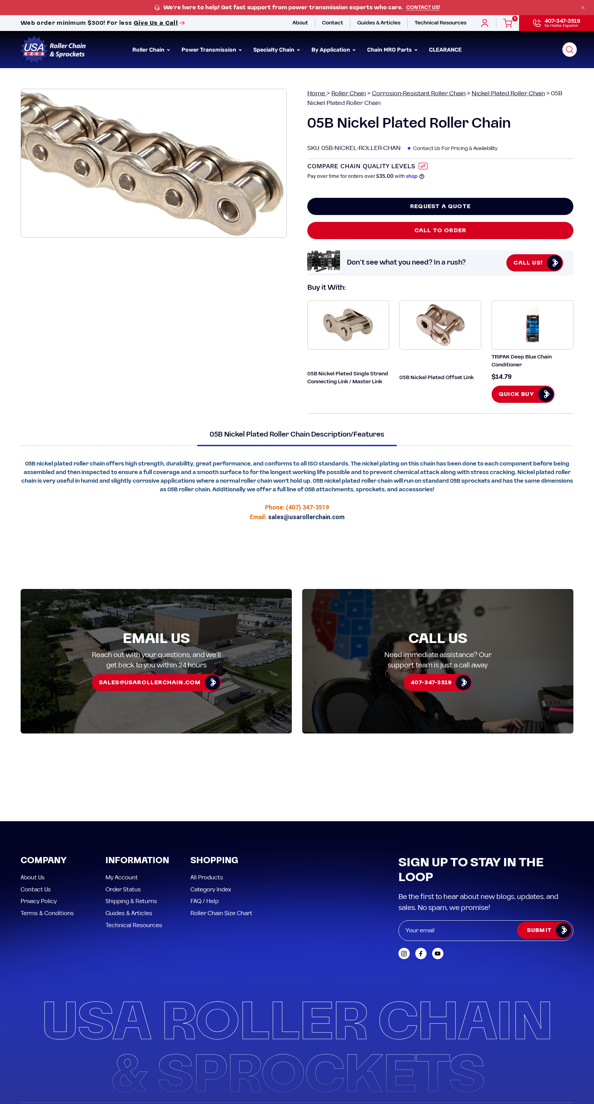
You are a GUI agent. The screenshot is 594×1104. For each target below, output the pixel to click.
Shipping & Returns (131, 901)
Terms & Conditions (47, 913)
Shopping (214, 861)
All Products (206, 877)
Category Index (210, 889)
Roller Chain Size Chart (221, 913)
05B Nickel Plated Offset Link (436, 377)
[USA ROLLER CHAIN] (53, 49)
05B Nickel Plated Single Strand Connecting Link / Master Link (347, 377)
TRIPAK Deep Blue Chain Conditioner (522, 360)
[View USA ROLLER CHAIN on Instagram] (404, 953)
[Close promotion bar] (583, 7)
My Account (122, 877)
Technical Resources (134, 925)
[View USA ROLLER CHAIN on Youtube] (437, 953)
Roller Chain (348, 93)
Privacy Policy (39, 901)
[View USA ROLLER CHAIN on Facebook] (421, 953)
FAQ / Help (204, 901)
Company (44, 861)
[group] (297, 7)
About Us (33, 877)
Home (317, 93)
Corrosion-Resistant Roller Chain (418, 93)
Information (137, 861)
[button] (569, 49)
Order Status (123, 889)
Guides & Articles (129, 913)
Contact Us (36, 889)
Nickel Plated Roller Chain (508, 93)
